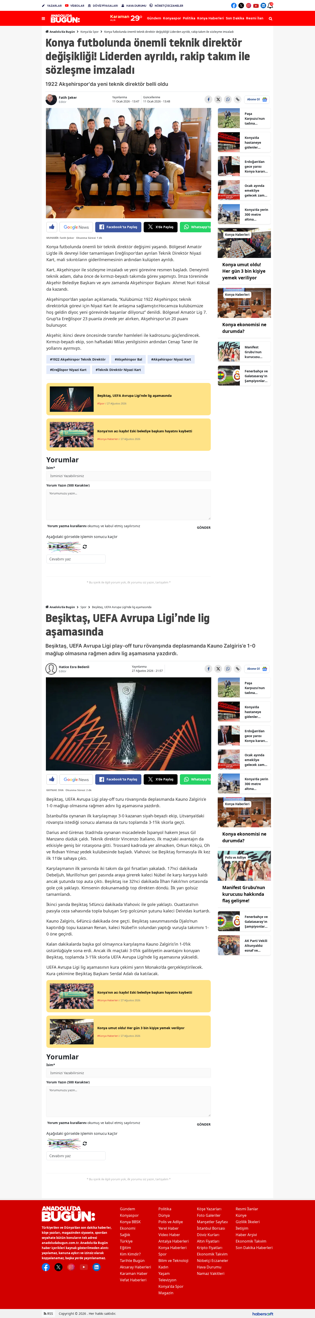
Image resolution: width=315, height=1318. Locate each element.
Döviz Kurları (208, 1234)
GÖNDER (204, 527)
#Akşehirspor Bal (128, 359)
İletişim (242, 1228)
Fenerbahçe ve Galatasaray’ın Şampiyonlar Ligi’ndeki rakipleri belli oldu (256, 376)
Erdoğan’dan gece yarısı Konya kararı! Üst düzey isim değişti (256, 166)
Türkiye (126, 1241)
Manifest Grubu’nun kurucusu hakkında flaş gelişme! (255, 352)
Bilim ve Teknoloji (173, 1260)
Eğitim (125, 1247)
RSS (49, 1313)
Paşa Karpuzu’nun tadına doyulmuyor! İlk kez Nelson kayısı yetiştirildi (256, 118)
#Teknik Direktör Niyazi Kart (118, 370)
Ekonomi (127, 1228)
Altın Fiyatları (208, 1241)
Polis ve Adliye (170, 1221)
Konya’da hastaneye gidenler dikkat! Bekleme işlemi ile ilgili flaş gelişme (255, 142)
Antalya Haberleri (173, 1241)
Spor (83, 607)
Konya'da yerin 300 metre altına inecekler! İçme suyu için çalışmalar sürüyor (256, 214)
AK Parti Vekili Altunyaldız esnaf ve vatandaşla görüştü (256, 945)
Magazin (165, 1292)
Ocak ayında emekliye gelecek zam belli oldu (254, 190)
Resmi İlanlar (247, 1208)
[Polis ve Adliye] (244, 865)
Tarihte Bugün (132, 1260)
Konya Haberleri (172, 1247)
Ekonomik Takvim (212, 1254)
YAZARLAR (54, 5)
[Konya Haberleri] (244, 242)
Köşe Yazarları (209, 1208)
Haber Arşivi (246, 1234)
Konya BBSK (130, 1221)
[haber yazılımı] (263, 1313)
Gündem (127, 1208)
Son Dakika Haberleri (254, 1247)
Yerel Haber (168, 1228)
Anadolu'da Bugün (62, 32)
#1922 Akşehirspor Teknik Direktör (78, 359)
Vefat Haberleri (133, 1279)
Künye (241, 1215)
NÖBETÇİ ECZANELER (169, 5)
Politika (164, 1208)
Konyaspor (129, 1215)
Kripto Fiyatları (209, 1247)
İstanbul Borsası (211, 1228)
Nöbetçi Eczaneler (212, 1260)
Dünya (164, 1215)
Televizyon (167, 1279)
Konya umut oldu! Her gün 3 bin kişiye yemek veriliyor (243, 271)
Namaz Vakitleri (210, 1273)
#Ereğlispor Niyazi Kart (68, 370)
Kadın (163, 1267)
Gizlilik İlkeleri (248, 1221)
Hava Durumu (209, 1267)
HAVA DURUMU (136, 5)
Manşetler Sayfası (212, 1221)
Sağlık (125, 1234)
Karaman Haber (134, 1273)
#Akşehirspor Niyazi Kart (171, 359)
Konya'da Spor (89, 32)
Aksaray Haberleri (135, 1267)
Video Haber (169, 1234)
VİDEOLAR (77, 5)
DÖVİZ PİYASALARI (105, 5)
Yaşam (164, 1273)
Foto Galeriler (209, 1215)
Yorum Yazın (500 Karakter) (68, 485)
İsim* (50, 468)
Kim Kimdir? (130, 1254)
